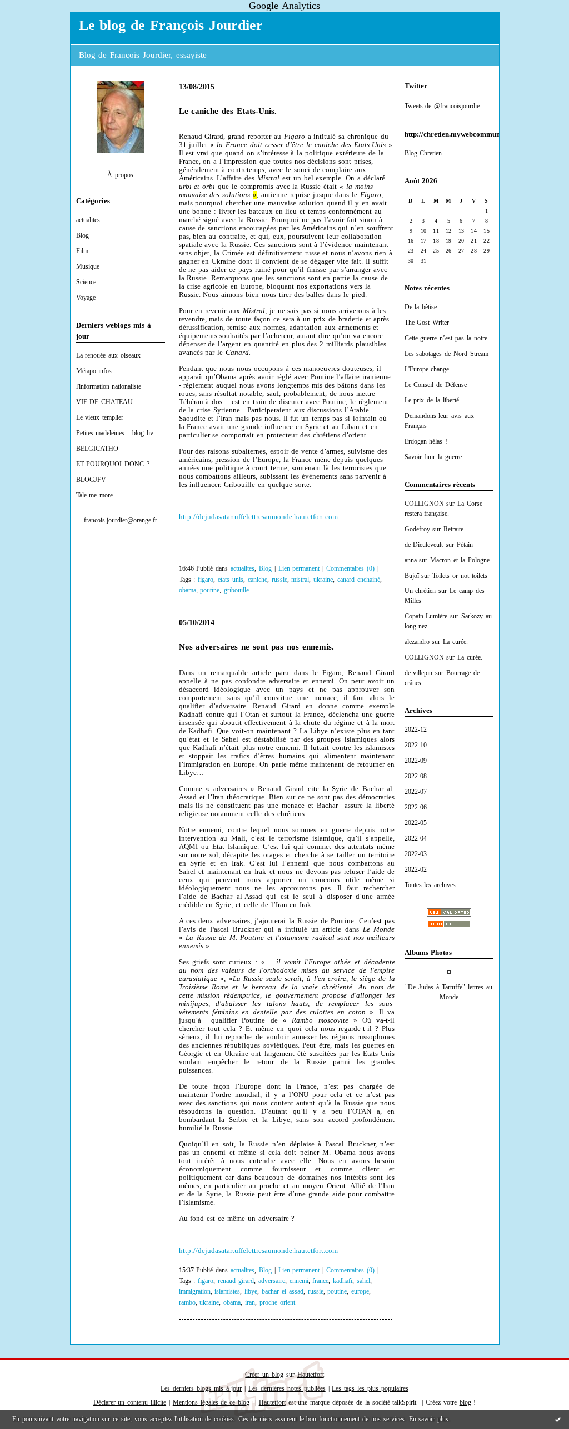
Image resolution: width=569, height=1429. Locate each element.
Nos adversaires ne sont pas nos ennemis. (256, 646)
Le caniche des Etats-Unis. (228, 111)
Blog (82, 235)
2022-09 (416, 760)
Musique (87, 266)
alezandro (417, 642)
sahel (363, 1281)
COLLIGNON (424, 503)
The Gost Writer (427, 322)
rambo (187, 1302)
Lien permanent (299, 568)
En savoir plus (429, 1419)
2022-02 (416, 869)
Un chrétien (420, 591)
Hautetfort (310, 1374)
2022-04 (416, 838)
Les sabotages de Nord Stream (446, 354)
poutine (209, 590)
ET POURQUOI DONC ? (113, 464)
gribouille (236, 590)
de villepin (419, 673)
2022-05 (416, 823)
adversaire (271, 1281)
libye (250, 1291)
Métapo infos (94, 371)
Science (86, 282)
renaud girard (236, 1281)
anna (411, 560)
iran (250, 1302)
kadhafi (342, 1281)
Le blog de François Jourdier (171, 25)
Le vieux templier (100, 417)
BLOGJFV (91, 480)
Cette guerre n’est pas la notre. (447, 338)
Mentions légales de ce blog (211, 1402)
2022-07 (416, 792)
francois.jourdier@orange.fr (120, 520)
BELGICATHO (97, 448)
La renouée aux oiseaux (108, 355)
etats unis (230, 579)
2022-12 (416, 729)
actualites (88, 220)
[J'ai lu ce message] (557, 1419)
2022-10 (416, 745)
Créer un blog (264, 1374)
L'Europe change (427, 369)
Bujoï (412, 576)
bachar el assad (282, 1291)
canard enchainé (358, 579)
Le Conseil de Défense (436, 385)
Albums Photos (428, 952)
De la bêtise (421, 307)
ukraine (323, 579)
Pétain (465, 545)
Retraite (453, 529)
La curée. (455, 642)
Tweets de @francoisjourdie (442, 106)
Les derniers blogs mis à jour (201, 1388)
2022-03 (416, 854)
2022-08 (416, 776)
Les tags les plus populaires (370, 1388)
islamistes (227, 1291)
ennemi (299, 1281)
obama (187, 590)
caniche (257, 579)
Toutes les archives (430, 885)
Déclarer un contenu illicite (130, 1402)
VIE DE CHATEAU (104, 402)
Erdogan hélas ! (426, 441)
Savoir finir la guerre (433, 457)
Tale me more (94, 495)
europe (360, 1291)
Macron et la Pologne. (460, 560)
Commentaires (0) (350, 568)
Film (82, 251)
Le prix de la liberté (432, 400)
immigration (195, 1291)
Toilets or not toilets (459, 576)
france (320, 1281)
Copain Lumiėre (426, 616)
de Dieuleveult (424, 545)
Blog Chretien (423, 153)
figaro (205, 579)
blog (465, 1402)
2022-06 (416, 807)
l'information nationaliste (109, 386)
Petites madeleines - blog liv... (117, 433)
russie (279, 579)
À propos (120, 175)
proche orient (277, 1302)
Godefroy (417, 529)
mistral (300, 579)
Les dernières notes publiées (287, 1388)
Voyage (86, 297)
